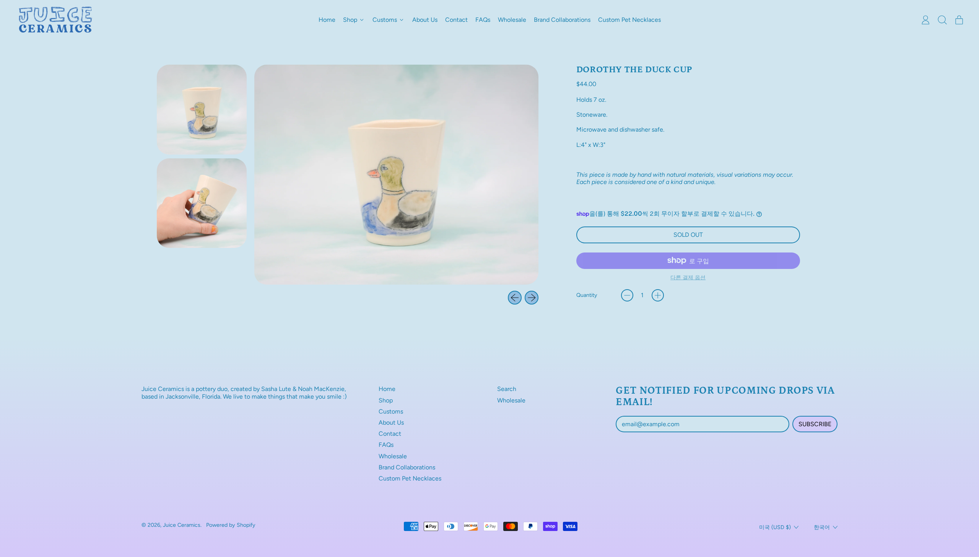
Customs (391, 411)
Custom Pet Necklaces (629, 19)
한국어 (822, 527)
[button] (942, 20)
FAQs (482, 19)
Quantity (586, 295)
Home (327, 19)
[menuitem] (202, 110)
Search (506, 389)
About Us (424, 19)
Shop (386, 400)
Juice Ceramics (181, 524)
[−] (627, 295)
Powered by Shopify (230, 524)
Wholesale (512, 19)
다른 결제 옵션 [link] (688, 277)
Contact (456, 19)
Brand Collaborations (562, 19)
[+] (658, 295)
